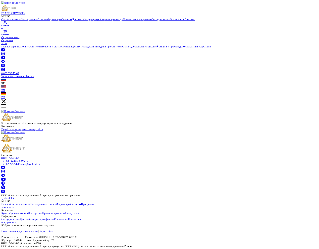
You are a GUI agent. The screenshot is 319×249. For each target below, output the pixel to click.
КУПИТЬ (19, 13)
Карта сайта (46, 231)
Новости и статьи (51, 46)
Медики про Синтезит (59, 19)
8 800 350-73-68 (10, 158)
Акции (24, 213)
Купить (5, 213)
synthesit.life (7, 198)
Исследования (29, 19)
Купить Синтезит (31, 46)
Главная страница (11, 46)
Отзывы (42, 19)
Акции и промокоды (110, 19)
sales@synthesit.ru (30, 164)
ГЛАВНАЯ (7, 13)
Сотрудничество (160, 19)
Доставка (77, 19)
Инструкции (90, 19)
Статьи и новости (11, 19)
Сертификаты (46, 219)
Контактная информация (137, 19)
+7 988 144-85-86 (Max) (14, 161)
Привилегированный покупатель (61, 213)
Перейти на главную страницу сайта (22, 129)
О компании (61, 219)
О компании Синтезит (182, 19)
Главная (5, 204)
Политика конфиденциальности (19, 231)
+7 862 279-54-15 (10, 164)
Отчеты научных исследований (79, 46)
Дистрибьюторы (29, 219)
